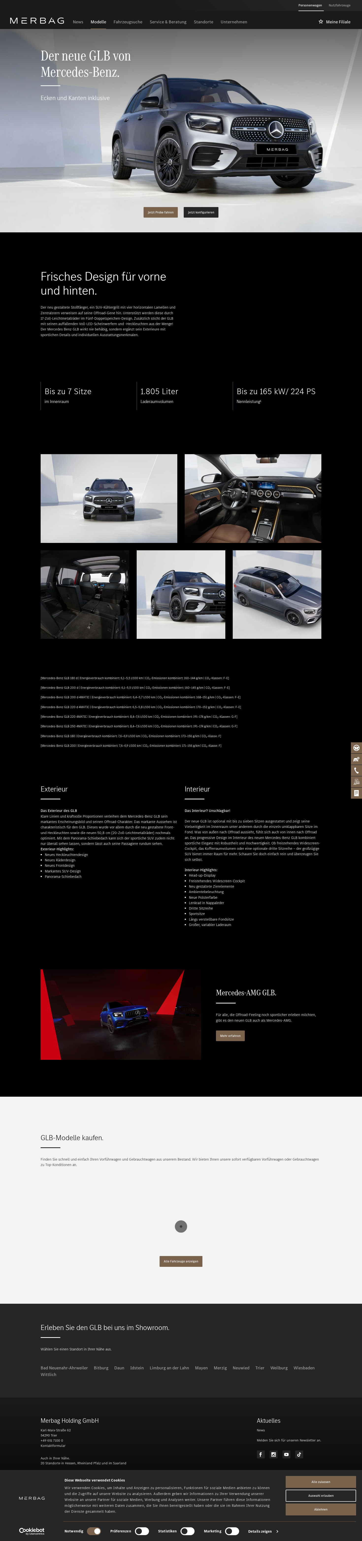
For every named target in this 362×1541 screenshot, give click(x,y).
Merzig (220, 1368)
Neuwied (241, 1368)
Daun (119, 1368)
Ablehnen (321, 1509)
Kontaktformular (53, 1445)
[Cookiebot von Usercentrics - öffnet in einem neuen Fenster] (31, 1531)
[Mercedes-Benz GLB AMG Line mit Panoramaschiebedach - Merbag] (277, 594)
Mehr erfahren (230, 1036)
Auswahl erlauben (321, 1496)
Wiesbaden (304, 1368)
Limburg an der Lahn (169, 1368)
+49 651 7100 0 (52, 1440)
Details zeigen (260, 1531)
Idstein (137, 1368)
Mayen (201, 1368)
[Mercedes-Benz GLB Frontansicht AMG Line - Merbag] (109, 498)
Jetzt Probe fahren (161, 212)
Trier (259, 1368)
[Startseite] (39, 20)
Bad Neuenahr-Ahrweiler (64, 1368)
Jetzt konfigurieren (201, 212)
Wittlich (48, 1374)
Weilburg (279, 1368)
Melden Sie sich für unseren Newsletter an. (289, 1440)
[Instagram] (274, 1454)
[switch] (142, 1531)
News (261, 1430)
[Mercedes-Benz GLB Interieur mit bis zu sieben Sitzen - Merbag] (85, 594)
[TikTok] (299, 1454)
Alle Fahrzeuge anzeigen (181, 1261)
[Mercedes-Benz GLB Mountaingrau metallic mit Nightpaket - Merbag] (181, 594)
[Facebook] (261, 1454)
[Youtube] (286, 1454)
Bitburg (101, 1368)
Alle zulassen (321, 1482)
